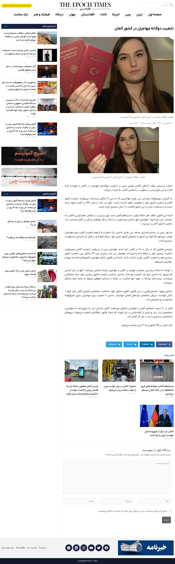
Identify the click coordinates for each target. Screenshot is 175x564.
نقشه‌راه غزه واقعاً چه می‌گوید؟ (21, 237)
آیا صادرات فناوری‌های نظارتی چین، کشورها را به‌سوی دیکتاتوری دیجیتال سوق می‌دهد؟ (19, 257)
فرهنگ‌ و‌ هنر (41, 15)
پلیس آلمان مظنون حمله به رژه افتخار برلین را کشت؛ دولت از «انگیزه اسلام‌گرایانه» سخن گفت (82, 390)
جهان (72, 15)
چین (128, 15)
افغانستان (87, 15)
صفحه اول (154, 15)
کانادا (103, 15)
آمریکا (116, 15)
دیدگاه (59, 15)
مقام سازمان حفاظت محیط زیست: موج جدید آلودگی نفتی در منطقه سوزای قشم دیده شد (20, 37)
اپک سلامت (21, 15)
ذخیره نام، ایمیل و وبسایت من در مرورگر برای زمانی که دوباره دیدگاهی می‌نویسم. (132, 511)
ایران (139, 15)
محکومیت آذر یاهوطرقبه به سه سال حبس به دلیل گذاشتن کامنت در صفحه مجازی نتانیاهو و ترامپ (19, 86)
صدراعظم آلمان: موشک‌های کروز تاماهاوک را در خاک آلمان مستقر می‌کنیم (157, 390)
